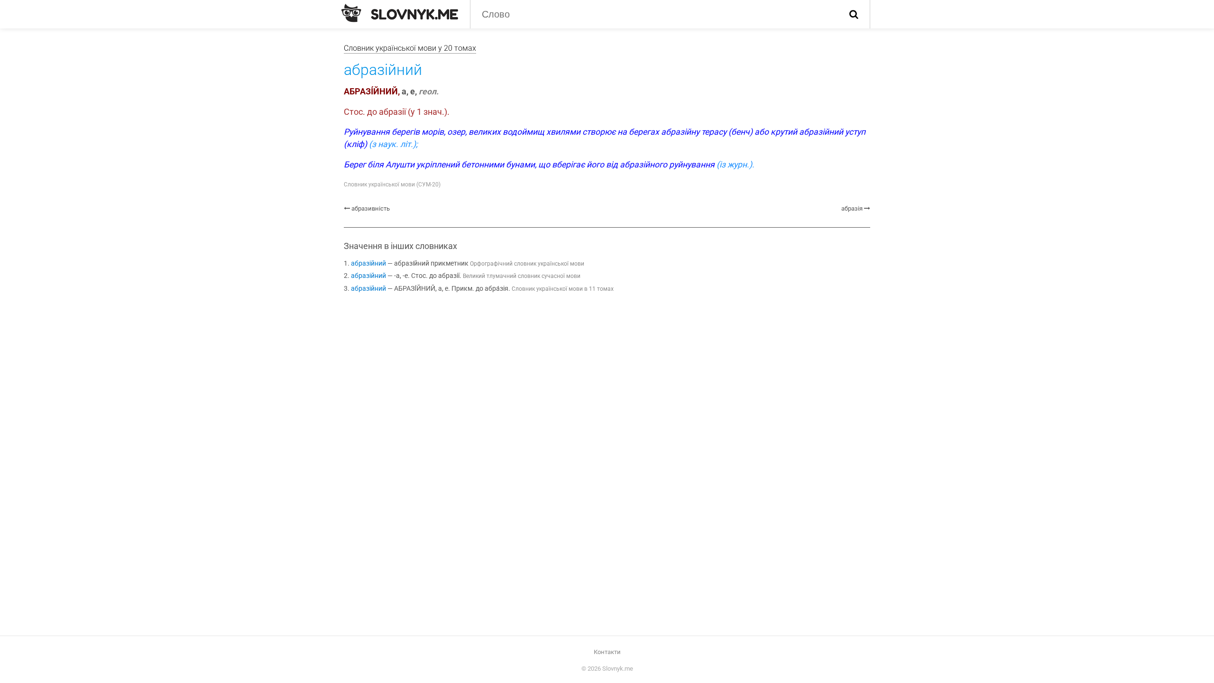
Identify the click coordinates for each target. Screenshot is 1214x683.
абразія (852, 208)
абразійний (368, 263)
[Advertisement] (607, 379)
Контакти (607, 651)
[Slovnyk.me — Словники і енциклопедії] (400, 13)
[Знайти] (854, 14)
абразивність (370, 208)
